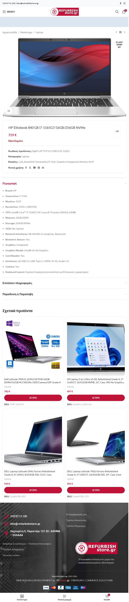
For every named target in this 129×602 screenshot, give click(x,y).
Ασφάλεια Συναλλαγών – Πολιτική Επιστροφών (27, 543)
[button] (33, 398)
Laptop (39, 32)
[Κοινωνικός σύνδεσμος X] (30, 167)
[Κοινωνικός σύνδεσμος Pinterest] (39, 167)
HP (117, 131)
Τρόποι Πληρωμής (76, 525)
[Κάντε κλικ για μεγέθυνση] (9, 111)
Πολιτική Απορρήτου (13, 549)
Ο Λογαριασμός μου (76, 514)
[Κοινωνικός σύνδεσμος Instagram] (124, 3)
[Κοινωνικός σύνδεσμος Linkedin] (43, 167)
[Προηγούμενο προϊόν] (116, 32)
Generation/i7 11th (45, 161)
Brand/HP (29, 161)
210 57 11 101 (9, 3)
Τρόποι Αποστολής (76, 520)
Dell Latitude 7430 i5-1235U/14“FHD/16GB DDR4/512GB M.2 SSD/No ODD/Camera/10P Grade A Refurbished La (32, 382)
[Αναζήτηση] (117, 11)
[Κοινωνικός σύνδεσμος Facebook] (120, 3)
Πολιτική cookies (11, 555)
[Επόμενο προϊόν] (124, 32)
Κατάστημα (26, 32)
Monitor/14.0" (86, 161)
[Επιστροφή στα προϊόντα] (120, 32)
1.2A (20, 161)
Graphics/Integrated (67, 161)
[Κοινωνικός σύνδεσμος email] (34, 167)
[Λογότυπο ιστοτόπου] (64, 11)
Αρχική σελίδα (10, 32)
